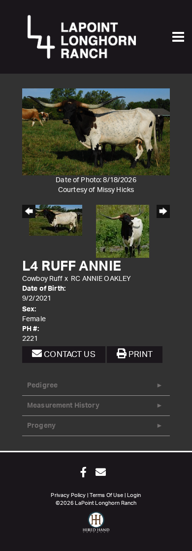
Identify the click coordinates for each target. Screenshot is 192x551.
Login (134, 495)
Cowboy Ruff (42, 279)
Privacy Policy (68, 495)
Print (140, 354)
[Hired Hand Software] (96, 526)
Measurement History (63, 405)
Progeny (41, 425)
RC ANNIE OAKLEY (101, 279)
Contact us (69, 354)
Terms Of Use (107, 495)
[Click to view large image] (96, 131)
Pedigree (42, 385)
